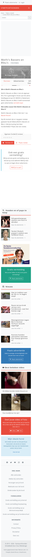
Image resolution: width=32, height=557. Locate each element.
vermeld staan (18, 103)
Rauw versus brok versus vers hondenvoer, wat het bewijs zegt (20, 308)
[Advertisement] (16, 39)
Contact (16, 524)
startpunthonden (2, 8)
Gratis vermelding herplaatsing (16, 504)
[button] (30, 86)
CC (27, 550)
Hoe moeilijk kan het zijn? (11, 413)
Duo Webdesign (21, 546)
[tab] (7, 143)
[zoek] (29, 17)
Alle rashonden (16, 475)
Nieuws (9, 286)
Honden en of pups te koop (14, 211)
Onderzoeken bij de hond (16, 490)
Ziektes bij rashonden (16, 479)
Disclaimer (16, 532)
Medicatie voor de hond (16, 487)
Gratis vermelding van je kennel (16, 500)
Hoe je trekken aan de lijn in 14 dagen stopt (19, 294)
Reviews (7, 81)
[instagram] (19, 462)
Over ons (16, 536)
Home (2, 13)
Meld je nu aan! (16, 167)
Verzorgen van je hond (16, 483)
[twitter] (11, 462)
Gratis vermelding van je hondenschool (16, 514)
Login (22, 2)
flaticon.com (22, 550)
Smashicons (22, 552)
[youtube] (15, 462)
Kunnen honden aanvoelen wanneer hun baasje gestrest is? (19, 337)
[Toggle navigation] (29, 8)
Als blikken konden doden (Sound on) (15, 391)
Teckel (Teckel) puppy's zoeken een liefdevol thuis (19, 233)
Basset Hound (5, 115)
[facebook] (7, 462)
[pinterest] (22, 462)
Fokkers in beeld (10, 13)
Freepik (8, 552)
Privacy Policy (16, 528)
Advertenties (19, 81)
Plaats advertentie (11, 2)
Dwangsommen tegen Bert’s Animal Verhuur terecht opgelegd (20, 322)
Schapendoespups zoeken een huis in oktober (19, 220)
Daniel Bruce (14, 552)
